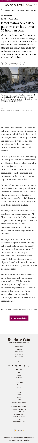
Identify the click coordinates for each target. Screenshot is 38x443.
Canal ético (26, 440)
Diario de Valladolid (19, 412)
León (13, 10)
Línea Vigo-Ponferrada (30, 1)
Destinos (19, 395)
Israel (10, 309)
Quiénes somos (19, 346)
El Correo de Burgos (19, 414)
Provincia (20, 10)
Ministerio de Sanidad (26, 309)
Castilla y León (19, 382)
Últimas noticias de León (19, 402)
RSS (19, 361)
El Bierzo (19, 375)
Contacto (19, 359)
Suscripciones (19, 351)
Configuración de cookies (15, 440)
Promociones (19, 354)
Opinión (19, 397)
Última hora (5, 10)
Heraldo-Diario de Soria (19, 417)
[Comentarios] (23, 63)
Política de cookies (29, 437)
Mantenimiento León (17, 1)
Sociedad (29, 10)
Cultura (19, 385)
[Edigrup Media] (19, 430)
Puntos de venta (19, 356)
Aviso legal (7, 437)
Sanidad (15, 309)
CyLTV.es (19, 419)
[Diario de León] (18, 4)
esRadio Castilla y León (19, 421)
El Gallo (19, 399)
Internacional (6, 15)
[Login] (35, 4)
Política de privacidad (17, 437)
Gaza (5, 309)
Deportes (19, 380)
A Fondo (19, 392)
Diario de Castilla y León (19, 409)
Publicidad (19, 349)
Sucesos (19, 390)
